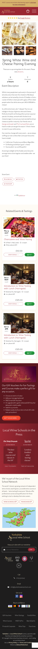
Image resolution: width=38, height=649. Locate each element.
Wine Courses (7, 621)
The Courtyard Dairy (23, 124)
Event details (12, 254)
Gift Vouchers (10, 418)
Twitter (20, 179)
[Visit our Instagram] (21, 596)
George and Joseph (8, 124)
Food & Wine (31, 615)
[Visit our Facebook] (16, 596)
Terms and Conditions (26, 642)
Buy (30, 254)
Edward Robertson (22, 645)
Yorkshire (5, 634)
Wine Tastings (19, 615)
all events (20, 72)
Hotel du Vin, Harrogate (13, 292)
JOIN (31, 549)
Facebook (8, 179)
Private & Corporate (8, 626)
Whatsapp (8, 184)
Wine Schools (9, 502)
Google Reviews (13, 18)
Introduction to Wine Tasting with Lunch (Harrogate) (17, 287)
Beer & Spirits (31, 621)
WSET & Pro (19, 621)
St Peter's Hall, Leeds (12, 243)
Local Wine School (16, 634)
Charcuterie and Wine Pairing (18, 239)
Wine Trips (22, 626)
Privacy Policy (13, 642)
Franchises (25, 502)
